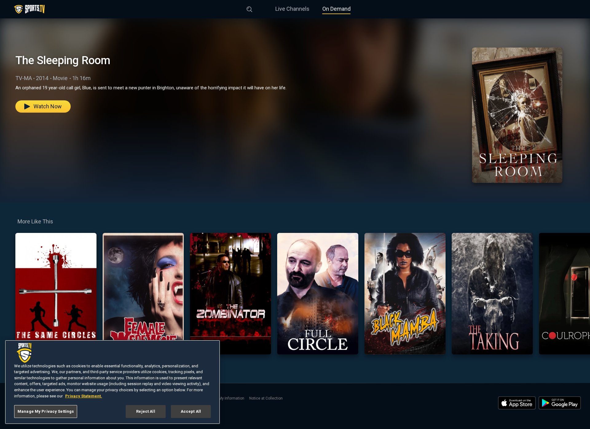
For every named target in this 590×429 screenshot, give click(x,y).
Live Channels (292, 9)
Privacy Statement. (83, 396)
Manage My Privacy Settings (46, 411)
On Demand (336, 9)
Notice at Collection (266, 398)
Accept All (191, 411)
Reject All (145, 411)
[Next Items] (581, 293)
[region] (112, 382)
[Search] (249, 8)
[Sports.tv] (29, 9)
